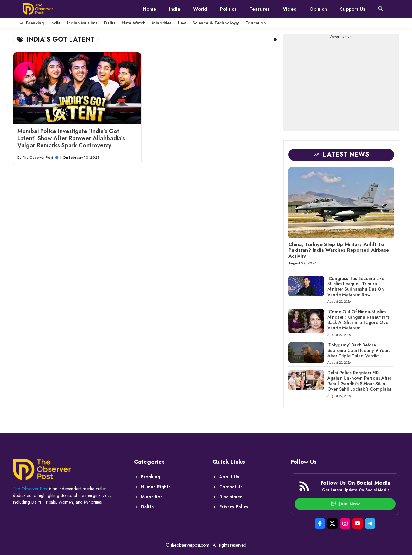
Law (182, 23)
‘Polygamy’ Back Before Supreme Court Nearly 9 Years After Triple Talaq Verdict (358, 350)
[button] (380, 9)
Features (259, 9)
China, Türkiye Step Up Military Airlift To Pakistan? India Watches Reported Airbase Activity (338, 250)
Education (255, 23)
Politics (228, 9)
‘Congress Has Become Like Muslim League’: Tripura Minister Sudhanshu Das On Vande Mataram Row (355, 286)
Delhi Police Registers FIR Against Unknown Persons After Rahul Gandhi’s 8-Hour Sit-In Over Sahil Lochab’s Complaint (359, 380)
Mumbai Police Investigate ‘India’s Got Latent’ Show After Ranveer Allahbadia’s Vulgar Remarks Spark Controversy (71, 138)
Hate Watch (133, 23)
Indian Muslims (82, 23)
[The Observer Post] (38, 9)
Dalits (109, 23)
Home (149, 9)
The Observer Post (37, 157)
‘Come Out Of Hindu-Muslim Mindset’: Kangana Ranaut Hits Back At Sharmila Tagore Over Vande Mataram (358, 319)
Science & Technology (215, 23)
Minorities (162, 23)
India (174, 9)
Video (289, 9)
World (200, 9)
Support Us (352, 9)
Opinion (318, 9)
